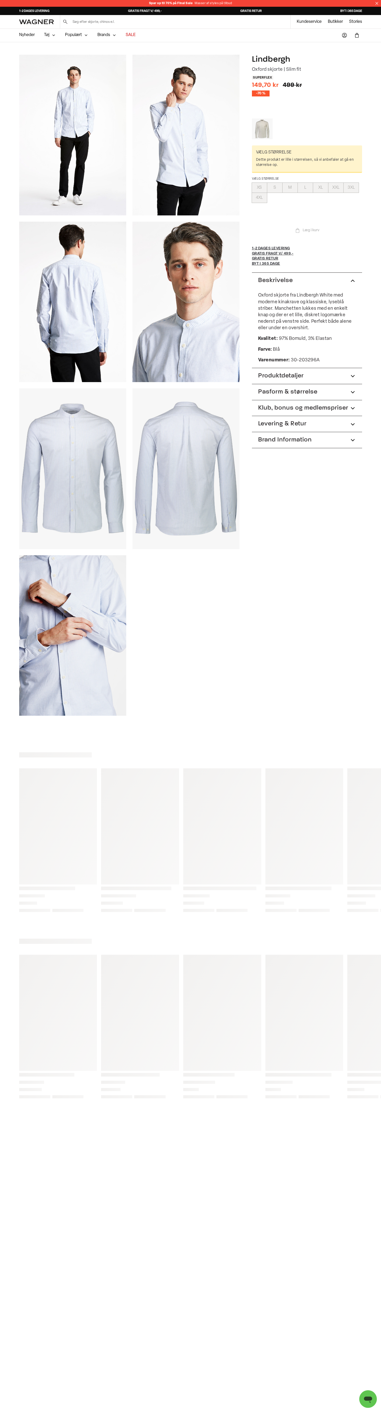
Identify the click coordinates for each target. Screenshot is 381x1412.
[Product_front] (72, 468)
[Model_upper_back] (72, 302)
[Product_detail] (72, 635)
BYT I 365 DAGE (351, 11)
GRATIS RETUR (251, 11)
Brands (103, 35)
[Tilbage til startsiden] (36, 21)
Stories (355, 22)
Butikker (335, 22)
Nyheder (27, 35)
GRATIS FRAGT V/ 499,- (145, 11)
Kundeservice (309, 22)
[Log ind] (344, 35)
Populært (73, 35)
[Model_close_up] (185, 302)
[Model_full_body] (72, 135)
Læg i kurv (311, 230)
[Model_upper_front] (185, 135)
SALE (131, 35)
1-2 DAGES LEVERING (34, 11)
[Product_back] (185, 468)
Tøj (47, 35)
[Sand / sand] (262, 128)
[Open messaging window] (368, 1399)
